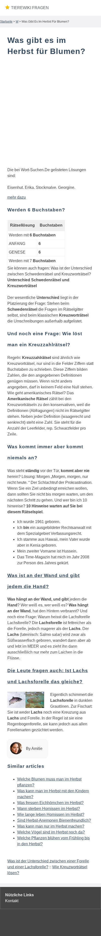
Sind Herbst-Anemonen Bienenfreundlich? (54, 820)
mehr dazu (16, 197)
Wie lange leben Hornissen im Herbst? (50, 814)
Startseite (6, 21)
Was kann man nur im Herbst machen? (50, 826)
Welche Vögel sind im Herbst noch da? (51, 832)
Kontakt (11, 901)
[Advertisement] (50, 112)
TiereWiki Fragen (30, 8)
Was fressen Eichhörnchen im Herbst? (50, 803)
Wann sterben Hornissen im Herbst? (48, 809)
